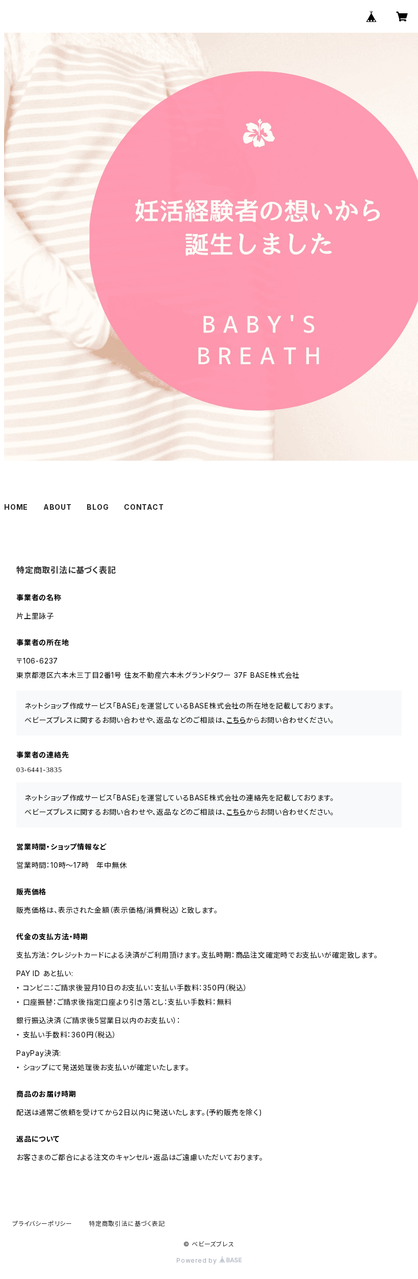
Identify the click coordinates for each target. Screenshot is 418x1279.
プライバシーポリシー (42, 1223)
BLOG (98, 507)
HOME (16, 507)
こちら (236, 720)
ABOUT (57, 507)
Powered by (197, 1260)
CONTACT (144, 507)
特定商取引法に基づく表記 (127, 1223)
